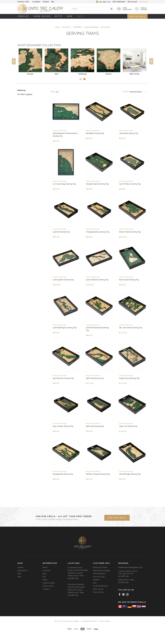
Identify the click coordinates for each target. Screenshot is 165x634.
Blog (44, 574)
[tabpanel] (30, 62)
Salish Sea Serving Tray (95, 378)
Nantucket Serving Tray (95, 426)
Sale (80, 16)
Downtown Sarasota (76, 584)
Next (151, 61)
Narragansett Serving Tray (63, 474)
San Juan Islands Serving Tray (130, 328)
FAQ (44, 577)
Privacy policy (48, 586)
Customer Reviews (100, 586)
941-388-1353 (73, 578)
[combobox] (91, 9)
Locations (36, 2)
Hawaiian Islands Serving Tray (97, 184)
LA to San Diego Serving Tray (64, 184)
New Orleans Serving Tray (63, 426)
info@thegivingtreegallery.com (130, 567)
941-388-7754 (73, 595)
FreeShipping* (127, 8)
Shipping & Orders (100, 567)
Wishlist (96, 580)
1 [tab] (80, 79)
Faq (52, 2)
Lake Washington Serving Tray (65, 328)
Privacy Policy (98, 592)
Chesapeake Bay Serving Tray (98, 232)
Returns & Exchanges (101, 571)
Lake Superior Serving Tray (63, 280)
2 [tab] (84, 79)
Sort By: (126, 92)
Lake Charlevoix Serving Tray (97, 280)
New (70, 16)
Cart (94, 583)
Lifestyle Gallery (49, 583)
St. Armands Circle (75, 567)
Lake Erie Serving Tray (61, 232)
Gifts (58, 16)
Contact (46, 2)
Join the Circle (137, 16)
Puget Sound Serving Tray (129, 378)
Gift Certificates (119, 2)
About (45, 567)
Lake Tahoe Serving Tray (128, 133)
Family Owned (144, 8)
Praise (45, 580)
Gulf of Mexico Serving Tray (130, 184)
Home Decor (42, 16)
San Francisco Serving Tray (63, 378)
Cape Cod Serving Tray (128, 426)
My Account (132, 2)
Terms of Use (98, 589)
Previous (14, 61)
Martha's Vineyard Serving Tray (98, 474)
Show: (53, 92)
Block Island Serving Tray (129, 280)
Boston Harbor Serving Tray (130, 232)
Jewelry (23, 16)
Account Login (99, 577)
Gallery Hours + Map (76, 576)
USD (23, 2)
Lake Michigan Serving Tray (130, 474)
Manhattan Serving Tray (95, 133)
